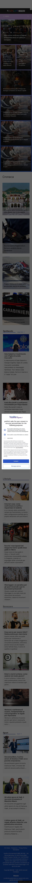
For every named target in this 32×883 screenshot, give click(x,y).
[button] (16, 438)
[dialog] (16, 441)
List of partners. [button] (19, 447)
